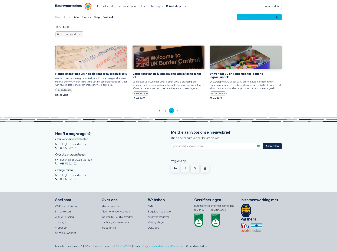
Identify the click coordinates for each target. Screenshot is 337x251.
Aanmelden (272, 6)
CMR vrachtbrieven (66, 206)
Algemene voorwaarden (116, 211)
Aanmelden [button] (272, 146)
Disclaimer (177, 246)
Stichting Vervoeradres (115, 222)
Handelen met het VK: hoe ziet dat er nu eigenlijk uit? (91, 73)
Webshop (61, 227)
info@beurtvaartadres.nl (155, 246)
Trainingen (61, 222)
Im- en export (63, 211)
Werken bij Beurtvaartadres (118, 217)
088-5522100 (123, 246)
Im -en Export (64, 90)
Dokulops (153, 227)
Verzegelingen (156, 222)
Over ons (110, 200)
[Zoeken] (277, 17)
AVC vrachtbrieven (159, 217)
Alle (76, 17)
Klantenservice (110, 206)
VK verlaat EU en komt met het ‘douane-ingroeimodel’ (237, 75)
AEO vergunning (64, 217)
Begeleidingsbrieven (160, 211)
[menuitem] (106, 6)
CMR (150, 206)
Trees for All (109, 227)
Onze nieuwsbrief (65, 233)
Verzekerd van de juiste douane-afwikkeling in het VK (167, 75)
